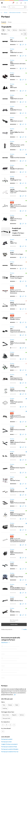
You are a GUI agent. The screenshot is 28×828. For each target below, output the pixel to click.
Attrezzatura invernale (15, 12)
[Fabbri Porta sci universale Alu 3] (14, 344)
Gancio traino (22, 30)
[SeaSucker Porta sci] (14, 110)
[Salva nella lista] (23, 44)
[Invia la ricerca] (10, 7)
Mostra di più (14, 624)
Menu (4, 7)
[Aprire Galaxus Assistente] (21, 3)
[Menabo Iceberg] (14, 318)
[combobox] (3, 30)
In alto (25, 629)
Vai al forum (4, 642)
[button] (26, 38)
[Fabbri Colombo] (14, 355)
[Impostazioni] (13, 3)
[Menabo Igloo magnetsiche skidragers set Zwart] (14, 456)
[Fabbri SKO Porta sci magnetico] (14, 219)
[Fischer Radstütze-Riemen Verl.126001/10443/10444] (14, 539)
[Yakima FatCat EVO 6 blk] (14, 491)
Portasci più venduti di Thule (9, 754)
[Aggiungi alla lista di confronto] (20, 44)
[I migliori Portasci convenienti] (14, 231)
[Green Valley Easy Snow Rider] (14, 133)
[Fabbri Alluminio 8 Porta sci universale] (14, 443)
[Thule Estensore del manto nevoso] (14, 64)
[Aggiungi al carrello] (25, 44)
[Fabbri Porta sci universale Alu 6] (14, 416)
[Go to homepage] (2, 3)
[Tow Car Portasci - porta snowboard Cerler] (14, 145)
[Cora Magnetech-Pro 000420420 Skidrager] (14, 379)
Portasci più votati (6, 749)
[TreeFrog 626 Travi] (14, 180)
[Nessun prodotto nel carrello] (25, 3)
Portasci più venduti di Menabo (9, 756)
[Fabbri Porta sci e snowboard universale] (14, 205)
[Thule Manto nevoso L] (14, 52)
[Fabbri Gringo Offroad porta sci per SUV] (14, 192)
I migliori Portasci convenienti (9, 751)
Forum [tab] (10, 22)
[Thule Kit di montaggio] (14, 254)
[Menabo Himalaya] (14, 76)
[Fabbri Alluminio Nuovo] (14, 600)
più (15, 702)
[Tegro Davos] (14, 565)
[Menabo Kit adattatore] (14, 169)
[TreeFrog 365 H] (14, 367)
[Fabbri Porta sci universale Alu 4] (14, 430)
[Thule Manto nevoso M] (14, 41)
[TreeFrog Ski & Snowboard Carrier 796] (14, 305)
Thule (8, 30)
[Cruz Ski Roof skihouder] (14, 526)
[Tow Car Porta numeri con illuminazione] (14, 291)
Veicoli (5, 12)
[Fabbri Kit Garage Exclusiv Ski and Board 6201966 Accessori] (14, 515)
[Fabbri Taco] (14, 243)
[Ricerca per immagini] (25, 7)
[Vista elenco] (25, 34)
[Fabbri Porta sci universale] (14, 503)
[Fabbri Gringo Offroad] (14, 576)
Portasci (12, 38)
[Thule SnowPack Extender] (14, 157)
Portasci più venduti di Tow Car (9, 759)
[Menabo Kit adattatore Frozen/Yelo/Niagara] (14, 277)
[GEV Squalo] (14, 87)
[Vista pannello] (21, 34)
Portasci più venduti (6, 747)
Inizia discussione (15, 647)
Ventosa (15, 30)
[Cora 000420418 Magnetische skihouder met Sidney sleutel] (14, 331)
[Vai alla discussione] (14, 657)
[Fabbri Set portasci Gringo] (14, 391)
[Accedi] (17, 2)
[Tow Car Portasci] (14, 480)
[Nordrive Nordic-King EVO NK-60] (14, 468)
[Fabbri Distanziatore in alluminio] (14, 553)
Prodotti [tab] (3, 22)
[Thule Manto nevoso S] (14, 121)
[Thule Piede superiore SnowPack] (14, 403)
